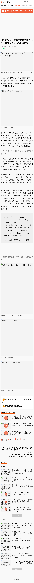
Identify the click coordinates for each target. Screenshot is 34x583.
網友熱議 (4, 440)
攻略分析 (3, 6)
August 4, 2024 (24, 240)
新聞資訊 (17, 6)
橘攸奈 (16, 11)
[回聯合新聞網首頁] (2, 2)
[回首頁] (5, 2)
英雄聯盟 (9, 11)
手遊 (17, 439)
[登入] (30, 2)
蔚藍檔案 (4, 439)
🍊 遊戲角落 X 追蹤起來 (12, 405)
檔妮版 (23, 439)
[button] (32, 1)
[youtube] (27, 1)
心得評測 (10, 6)
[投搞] (25, 1)
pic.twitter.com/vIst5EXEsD (13, 236)
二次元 (11, 439)
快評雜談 (24, 6)
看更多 (17, 515)
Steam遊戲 (24, 11)
